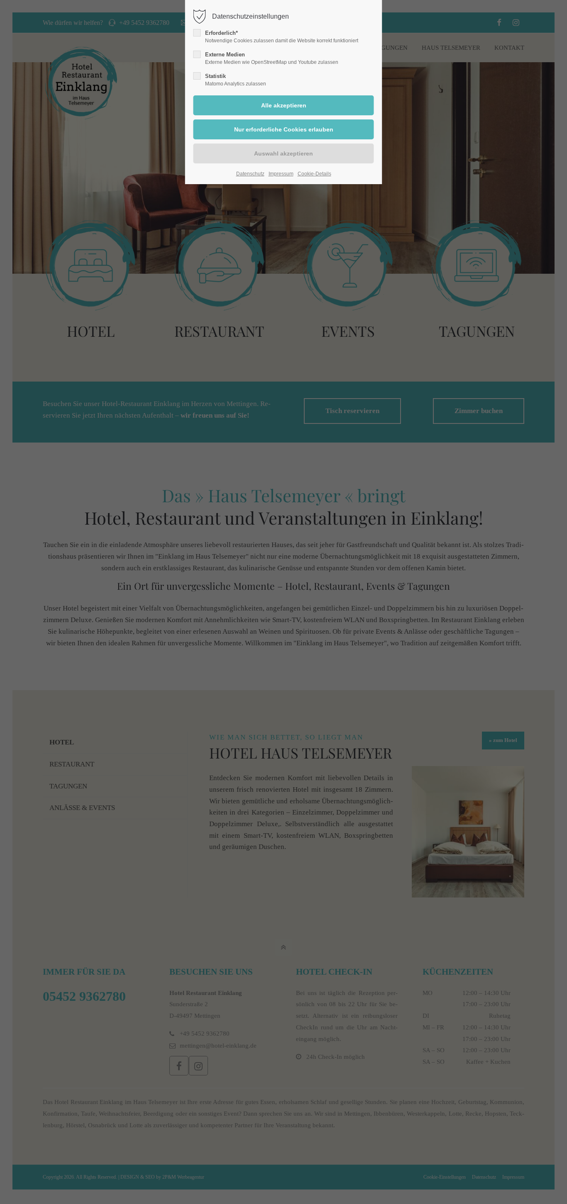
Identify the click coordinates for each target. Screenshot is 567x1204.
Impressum (281, 174)
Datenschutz (250, 174)
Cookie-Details (314, 174)
